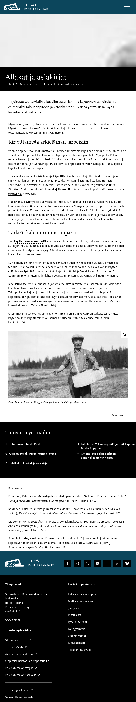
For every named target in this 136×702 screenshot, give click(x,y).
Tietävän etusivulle (79, 650)
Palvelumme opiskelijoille (21, 675)
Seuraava (118, 415)
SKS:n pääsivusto (17, 640)
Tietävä (9, 84)
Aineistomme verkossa (20, 654)
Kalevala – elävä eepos (82, 594)
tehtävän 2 (15, 193)
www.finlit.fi (12, 620)
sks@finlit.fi (12, 611)
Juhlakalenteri (76, 643)
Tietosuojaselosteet (18, 690)
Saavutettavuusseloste (19, 697)
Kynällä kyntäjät (28, 84)
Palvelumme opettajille (20, 668)
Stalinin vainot (77, 636)
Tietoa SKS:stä (15, 647)
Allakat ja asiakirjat (72, 84)
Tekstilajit (49, 84)
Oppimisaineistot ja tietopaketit (25, 661)
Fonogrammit (76, 629)
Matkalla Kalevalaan (80, 601)
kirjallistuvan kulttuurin (28, 241)
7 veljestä (73, 608)
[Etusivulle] (14, 565)
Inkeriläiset (74, 615)
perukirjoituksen (57, 189)
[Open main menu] (127, 6)
